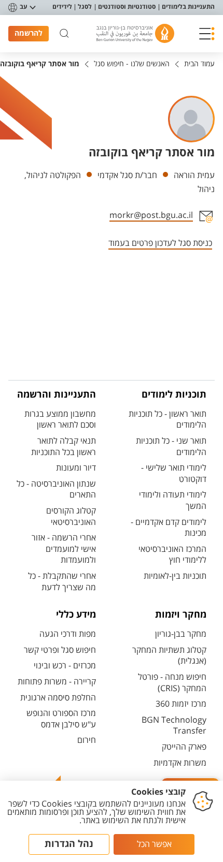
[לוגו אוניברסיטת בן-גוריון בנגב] (135, 33)
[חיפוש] (64, 33)
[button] (207, 33)
